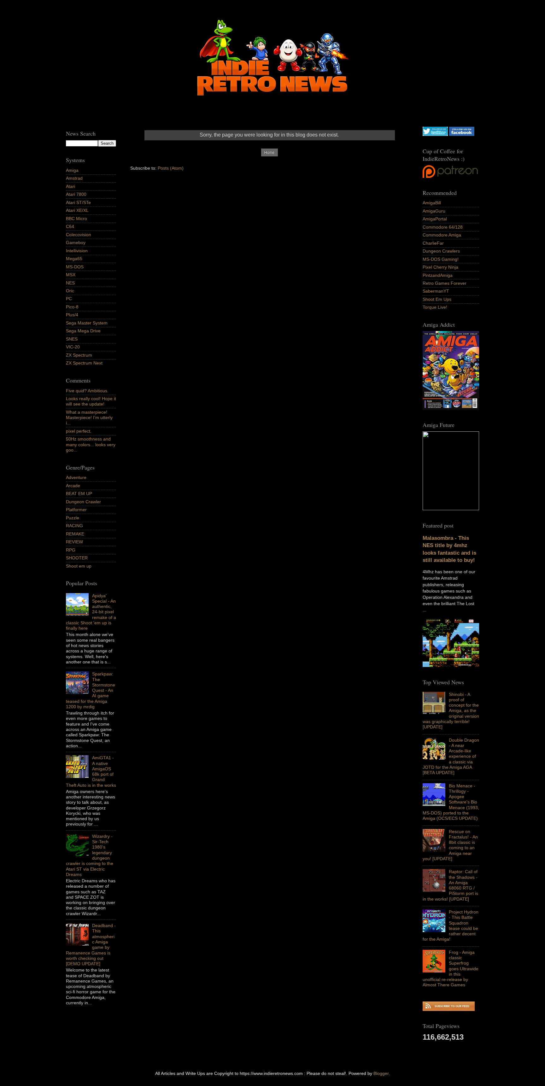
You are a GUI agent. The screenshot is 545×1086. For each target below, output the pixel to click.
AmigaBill (432, 202)
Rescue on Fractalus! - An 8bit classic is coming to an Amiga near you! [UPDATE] (450, 845)
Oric (70, 290)
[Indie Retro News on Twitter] (435, 134)
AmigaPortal (435, 218)
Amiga (72, 170)
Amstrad (74, 178)
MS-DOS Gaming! (441, 259)
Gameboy (75, 242)
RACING (74, 525)
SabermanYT (436, 291)
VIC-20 (73, 346)
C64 (70, 226)
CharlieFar (433, 243)
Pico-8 (72, 306)
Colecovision (78, 234)
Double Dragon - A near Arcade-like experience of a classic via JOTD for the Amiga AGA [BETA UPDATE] (451, 756)
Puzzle (72, 517)
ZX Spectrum (79, 355)
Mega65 (74, 258)
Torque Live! (435, 307)
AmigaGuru (434, 210)
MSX (70, 274)
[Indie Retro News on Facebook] (461, 134)
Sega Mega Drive (83, 330)
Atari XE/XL (77, 210)
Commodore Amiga (442, 234)
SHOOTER (77, 557)
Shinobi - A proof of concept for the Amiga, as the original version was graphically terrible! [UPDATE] (451, 711)
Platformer (76, 509)
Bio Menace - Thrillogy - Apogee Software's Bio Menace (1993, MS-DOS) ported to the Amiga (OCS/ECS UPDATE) (451, 802)
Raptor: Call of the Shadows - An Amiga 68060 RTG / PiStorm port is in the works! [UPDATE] (450, 885)
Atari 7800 (76, 194)
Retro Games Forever (444, 283)
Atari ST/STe (78, 202)
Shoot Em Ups (437, 299)
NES (70, 282)
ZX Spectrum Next (84, 362)
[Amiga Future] (451, 408)
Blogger (381, 1073)
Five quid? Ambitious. (87, 390)
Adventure (76, 477)
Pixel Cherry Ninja (440, 267)
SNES (72, 339)
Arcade (73, 485)
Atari (70, 186)
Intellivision (77, 250)
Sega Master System (87, 322)
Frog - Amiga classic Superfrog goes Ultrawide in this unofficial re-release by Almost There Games (450, 969)
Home (269, 152)
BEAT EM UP (79, 493)
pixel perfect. (78, 431)
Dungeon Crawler (83, 501)
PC (69, 298)
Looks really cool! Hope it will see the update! (91, 401)
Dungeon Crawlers (441, 251)
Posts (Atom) (171, 168)
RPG (70, 549)
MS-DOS (75, 266)
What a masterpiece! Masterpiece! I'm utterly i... (89, 418)
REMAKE (75, 533)
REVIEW (74, 541)
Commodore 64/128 (443, 227)
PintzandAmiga (438, 275)
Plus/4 (72, 314)
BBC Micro (76, 218)
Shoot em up (78, 566)
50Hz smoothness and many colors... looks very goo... (90, 444)
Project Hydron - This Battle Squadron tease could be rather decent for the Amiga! (450, 925)
